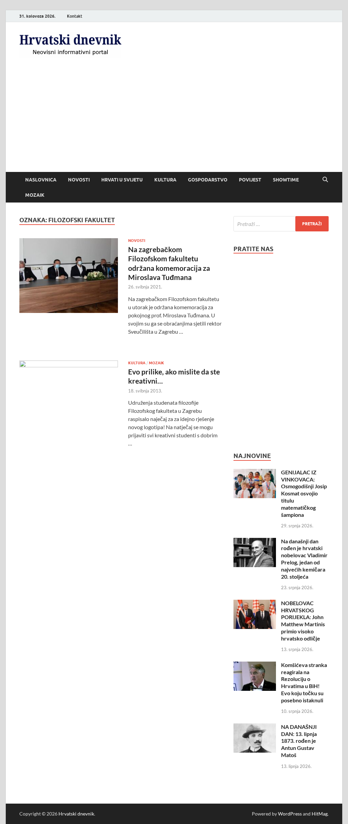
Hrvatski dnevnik (76, 814)
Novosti (79, 179)
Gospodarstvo (207, 179)
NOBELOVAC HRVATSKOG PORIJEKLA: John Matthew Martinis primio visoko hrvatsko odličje (303, 621)
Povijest (250, 179)
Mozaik (35, 195)
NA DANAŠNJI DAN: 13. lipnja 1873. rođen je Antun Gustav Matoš (299, 740)
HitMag (320, 814)
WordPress (290, 814)
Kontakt (74, 16)
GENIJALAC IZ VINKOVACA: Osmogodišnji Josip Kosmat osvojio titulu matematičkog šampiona (304, 493)
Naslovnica (40, 179)
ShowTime (286, 179)
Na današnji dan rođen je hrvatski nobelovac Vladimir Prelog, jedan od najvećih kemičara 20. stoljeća (304, 559)
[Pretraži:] (281, 223)
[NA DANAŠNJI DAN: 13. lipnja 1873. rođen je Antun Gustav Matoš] (254, 727)
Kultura (165, 179)
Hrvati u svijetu (122, 179)
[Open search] (325, 180)
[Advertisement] (174, 121)
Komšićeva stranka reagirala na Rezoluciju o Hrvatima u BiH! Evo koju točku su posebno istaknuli (304, 682)
